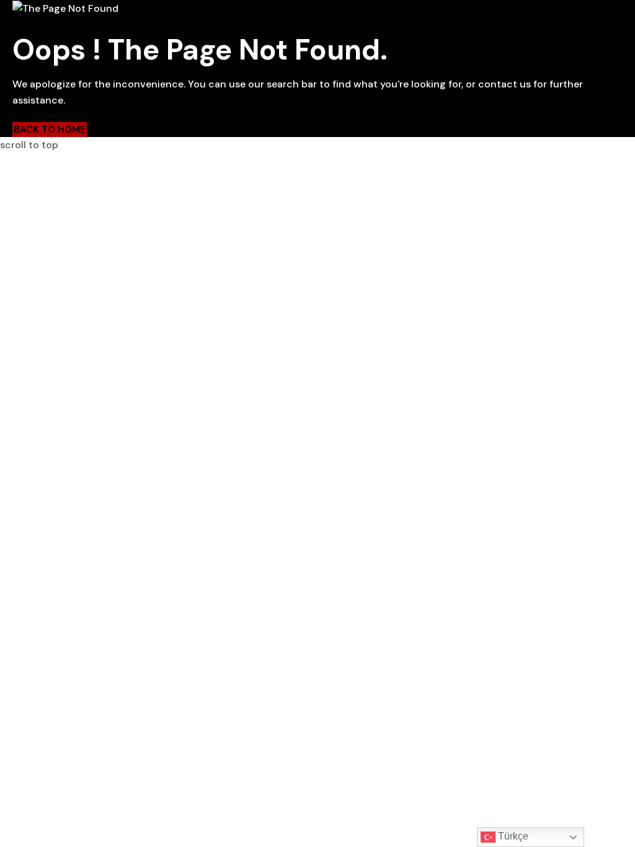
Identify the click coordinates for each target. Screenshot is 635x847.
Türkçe (511, 836)
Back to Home (50, 129)
